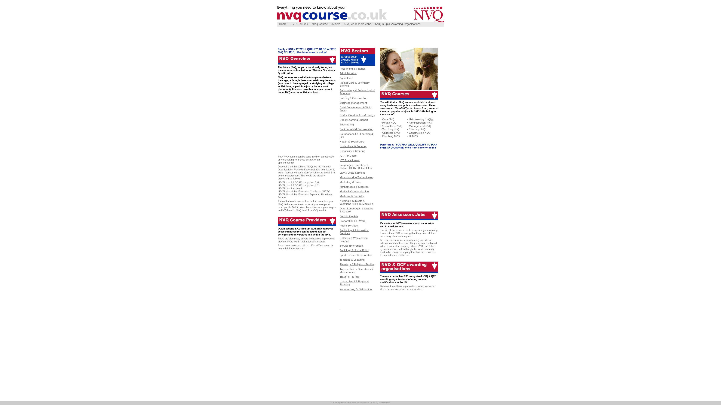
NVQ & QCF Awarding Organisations (398, 24)
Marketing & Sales (350, 182)
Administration (348, 73)
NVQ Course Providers (326, 24)
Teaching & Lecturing (352, 259)
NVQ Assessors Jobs (357, 24)
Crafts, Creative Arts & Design (357, 115)
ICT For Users (348, 155)
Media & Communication (354, 191)
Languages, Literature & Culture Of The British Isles (356, 167)
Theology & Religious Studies (357, 264)
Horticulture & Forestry (353, 146)
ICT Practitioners (350, 160)
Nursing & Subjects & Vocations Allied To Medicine (356, 202)
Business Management (353, 102)
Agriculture (346, 78)
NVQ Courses (299, 24)
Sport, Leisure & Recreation (356, 255)
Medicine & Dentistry (352, 196)
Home (283, 24)
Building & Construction (353, 98)
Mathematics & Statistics (354, 186)
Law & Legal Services (352, 172)
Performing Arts (349, 216)
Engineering (347, 124)
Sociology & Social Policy (354, 250)
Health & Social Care (352, 141)
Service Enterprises (351, 245)
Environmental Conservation (356, 129)
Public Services (349, 225)
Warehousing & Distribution (356, 289)
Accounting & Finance (353, 68)
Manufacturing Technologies (356, 177)
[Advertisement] (360, 37)
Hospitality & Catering (352, 150)
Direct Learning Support (354, 119)
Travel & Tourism (350, 276)
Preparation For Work (352, 220)
